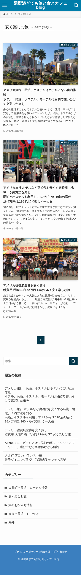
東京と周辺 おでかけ (23, 513)
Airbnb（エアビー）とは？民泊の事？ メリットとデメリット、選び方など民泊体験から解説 (40, 445)
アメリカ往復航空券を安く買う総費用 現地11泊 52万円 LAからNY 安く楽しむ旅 (38, 432)
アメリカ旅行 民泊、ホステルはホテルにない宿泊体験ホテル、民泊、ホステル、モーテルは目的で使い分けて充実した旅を (39, 394)
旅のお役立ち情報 (20, 505)
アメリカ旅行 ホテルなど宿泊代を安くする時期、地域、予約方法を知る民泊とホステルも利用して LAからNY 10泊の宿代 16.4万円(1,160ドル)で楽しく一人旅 (40, 415)
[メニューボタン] (5, 5)
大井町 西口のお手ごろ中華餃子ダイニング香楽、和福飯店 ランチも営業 (35, 457)
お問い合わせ (59, 551)
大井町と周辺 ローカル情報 (28, 487)
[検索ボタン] (76, 5)
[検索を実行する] (73, 361)
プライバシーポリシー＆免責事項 (32, 551)
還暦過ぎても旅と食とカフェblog (40, 5)
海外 (11, 522)
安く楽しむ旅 (17, 496)
